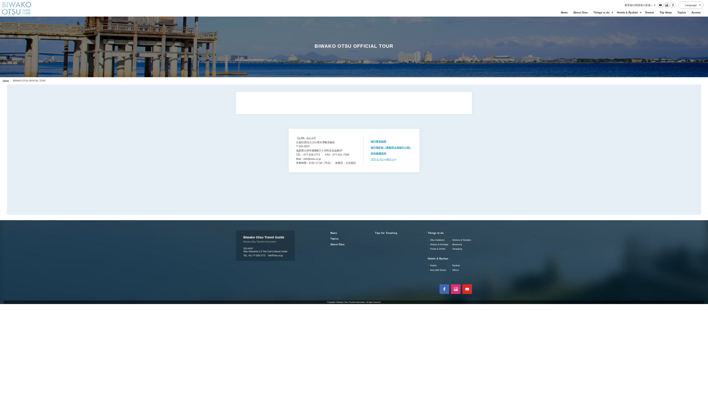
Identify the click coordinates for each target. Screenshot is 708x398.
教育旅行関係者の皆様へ (639, 5)
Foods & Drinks (437, 249)
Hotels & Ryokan (627, 12)
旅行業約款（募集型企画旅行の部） (391, 147)
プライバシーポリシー (384, 159)
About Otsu (580, 12)
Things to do (601, 12)
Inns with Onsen (438, 270)
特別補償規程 (378, 153)
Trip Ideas (666, 12)
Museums (457, 244)
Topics (681, 12)
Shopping (457, 249)
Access (696, 12)
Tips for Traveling (386, 233)
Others (455, 270)
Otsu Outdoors (437, 240)
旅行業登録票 (378, 141)
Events (649, 12)
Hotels (433, 265)
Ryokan (456, 265)
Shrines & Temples (461, 240)
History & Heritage (439, 244)
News (564, 12)
